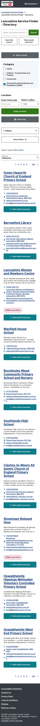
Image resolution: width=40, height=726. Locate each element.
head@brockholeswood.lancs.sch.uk (21, 400)
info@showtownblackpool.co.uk (19, 550)
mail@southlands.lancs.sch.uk (19, 445)
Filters (8, 131)
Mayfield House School (15, 330)
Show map (21, 119)
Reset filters (19, 139)
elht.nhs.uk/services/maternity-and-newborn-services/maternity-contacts (20, 300)
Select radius (28, 100)
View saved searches (29, 41)
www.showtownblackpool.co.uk (19, 547)
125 (33, 164)
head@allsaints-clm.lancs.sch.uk (20, 499)
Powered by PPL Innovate (12, 721)
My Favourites (30, 4)
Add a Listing (21, 55)
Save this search (9, 41)
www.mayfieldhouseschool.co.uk (20, 351)
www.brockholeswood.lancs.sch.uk (21, 396)
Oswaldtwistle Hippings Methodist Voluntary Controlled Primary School (19, 581)
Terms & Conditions (9, 700)
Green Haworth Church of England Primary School (17, 176)
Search (34, 32)
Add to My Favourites (21, 209)
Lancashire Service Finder (12, 12)
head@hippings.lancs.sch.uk (18, 610)
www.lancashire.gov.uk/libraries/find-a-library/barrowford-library (21, 244)
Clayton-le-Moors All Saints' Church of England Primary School (19, 470)
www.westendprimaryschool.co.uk (20, 654)
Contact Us (6, 692)
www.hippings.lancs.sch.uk (17, 607)
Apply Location (20, 111)
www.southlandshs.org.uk (17, 443)
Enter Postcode (9, 100)
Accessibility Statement (11, 689)
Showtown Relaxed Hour (18, 520)
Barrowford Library (17, 223)
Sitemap (4, 704)
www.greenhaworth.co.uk (17, 200)
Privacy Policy (7, 696)
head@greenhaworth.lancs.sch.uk (20, 203)
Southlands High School (16, 422)
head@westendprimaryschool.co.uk (21, 657)
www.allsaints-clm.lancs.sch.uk (19, 497)
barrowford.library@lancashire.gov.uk (21, 249)
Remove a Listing (8, 708)
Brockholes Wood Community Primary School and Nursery (18, 374)
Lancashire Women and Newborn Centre (19, 271)
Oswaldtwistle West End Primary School (18, 631)
